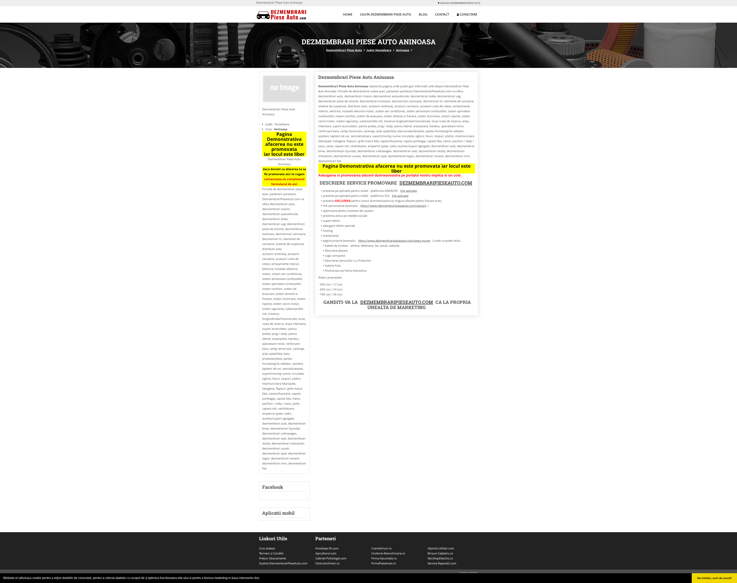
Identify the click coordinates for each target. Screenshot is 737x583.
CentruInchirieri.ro (327, 563)
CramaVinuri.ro (381, 548)
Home (347, 14)
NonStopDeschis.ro (440, 558)
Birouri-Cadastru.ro (440, 553)
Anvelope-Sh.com (327, 548)
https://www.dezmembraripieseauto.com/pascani (393, 206)
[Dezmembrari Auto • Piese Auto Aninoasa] (284, 89)
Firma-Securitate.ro (384, 558)
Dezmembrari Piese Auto (344, 50)
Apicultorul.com (325, 553)
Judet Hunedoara (379, 50)
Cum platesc (267, 548)
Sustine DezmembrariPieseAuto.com (283, 563)
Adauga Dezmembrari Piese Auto (460, 3)
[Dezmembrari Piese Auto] (281, 14)
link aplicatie (408, 191)
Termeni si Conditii (271, 553)
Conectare (468, 14)
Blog (423, 14)
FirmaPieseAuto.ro (383, 563)
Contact (442, 14)
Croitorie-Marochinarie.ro (388, 553)
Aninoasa (402, 50)
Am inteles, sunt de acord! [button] (714, 578)
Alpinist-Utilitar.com (441, 548)
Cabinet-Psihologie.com (330, 558)
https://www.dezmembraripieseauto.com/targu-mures (394, 240)
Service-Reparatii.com (442, 563)
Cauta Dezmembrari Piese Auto (385, 14)
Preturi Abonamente (272, 558)
